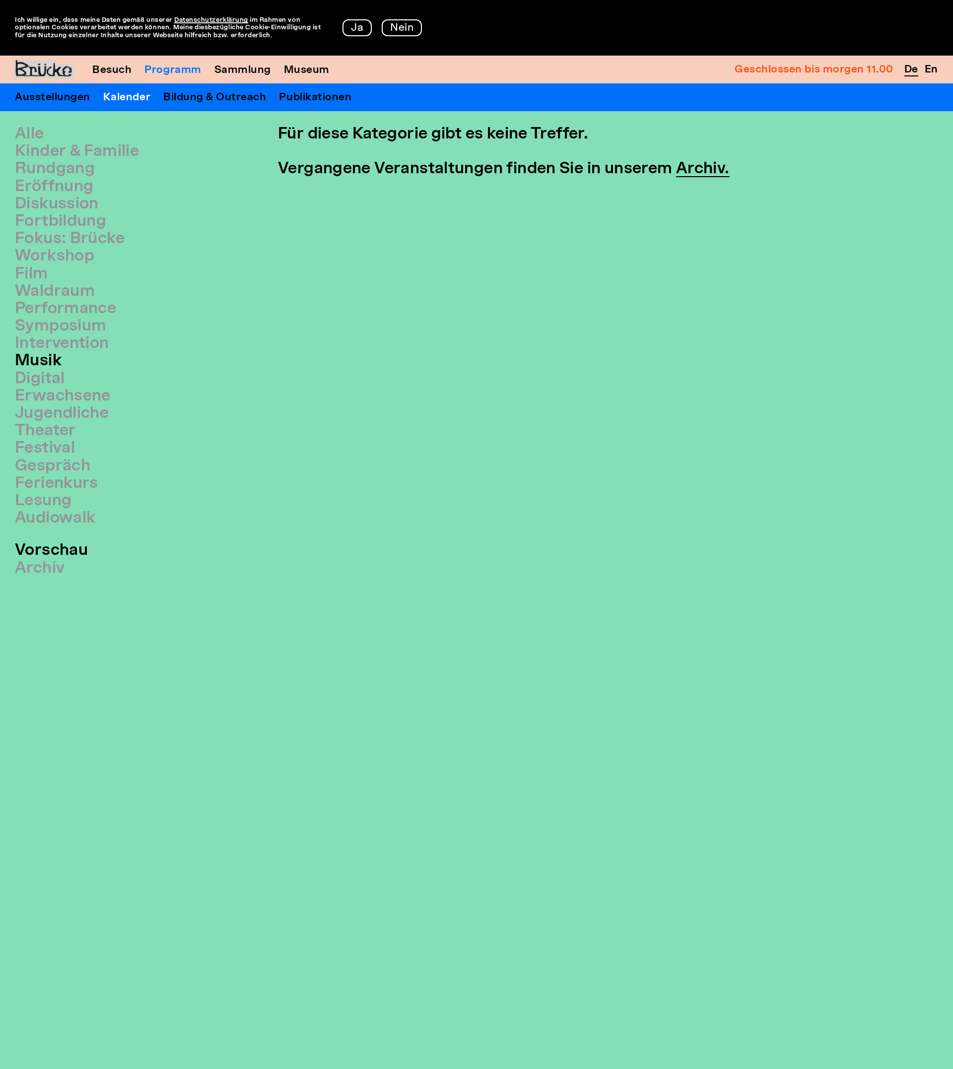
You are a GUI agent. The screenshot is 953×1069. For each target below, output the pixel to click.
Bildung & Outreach (214, 97)
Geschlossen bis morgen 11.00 (814, 70)
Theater (45, 431)
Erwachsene (63, 396)
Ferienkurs (56, 484)
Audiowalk (55, 519)
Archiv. (703, 169)
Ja (357, 28)
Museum (307, 70)
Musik (38, 361)
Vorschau (51, 551)
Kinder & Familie (77, 152)
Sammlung (242, 70)
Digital (40, 379)
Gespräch (52, 466)
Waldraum (55, 292)
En (931, 70)
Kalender (126, 97)
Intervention (62, 344)
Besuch (112, 70)
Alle (29, 134)
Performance (65, 309)
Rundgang (55, 169)
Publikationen (315, 97)
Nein (401, 28)
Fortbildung (60, 222)
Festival (45, 449)
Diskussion (57, 204)
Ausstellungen (52, 97)
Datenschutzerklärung (211, 20)
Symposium (60, 326)
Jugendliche (62, 414)
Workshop (54, 257)
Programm (172, 70)
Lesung (43, 501)
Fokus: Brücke (70, 239)
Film (31, 274)
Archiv (40, 569)
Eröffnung (54, 187)
